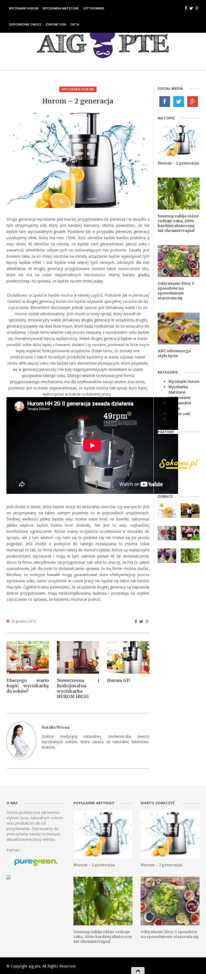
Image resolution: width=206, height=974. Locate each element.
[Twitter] (178, 101)
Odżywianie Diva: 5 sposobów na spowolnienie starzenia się (176, 290)
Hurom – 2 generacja (178, 163)
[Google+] (192, 101)
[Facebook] (164, 101)
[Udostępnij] (136, 621)
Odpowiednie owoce (25, 24)
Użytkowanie (93, 8)
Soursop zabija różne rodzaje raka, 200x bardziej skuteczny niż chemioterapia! (178, 223)
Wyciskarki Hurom (23, 8)
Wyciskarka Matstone (61, 8)
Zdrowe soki (56, 24)
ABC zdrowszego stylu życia (174, 353)
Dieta (75, 24)
